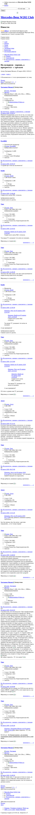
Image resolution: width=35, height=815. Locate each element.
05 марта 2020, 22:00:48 (8, 193)
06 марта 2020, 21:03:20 (8, 725)
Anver (3, 401)
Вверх (2, 787)
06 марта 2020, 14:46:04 (8, 555)
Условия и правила (16, 808)
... (14, 82)
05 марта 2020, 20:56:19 (8, 164)
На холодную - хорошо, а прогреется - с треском (15, 111)
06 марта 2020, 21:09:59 (8, 775)
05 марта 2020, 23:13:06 (8, 361)
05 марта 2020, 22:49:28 (8, 272)
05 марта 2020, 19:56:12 (8, 113)
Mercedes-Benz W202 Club (17, 17)
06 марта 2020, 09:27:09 (8, 469)
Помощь (6, 808)
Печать (3, 80)
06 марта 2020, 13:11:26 (8, 513)
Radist (3, 170)
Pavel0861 (4, 141)
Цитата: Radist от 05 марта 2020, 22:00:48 (17, 375)
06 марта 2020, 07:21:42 (8, 423)
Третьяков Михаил (7, 87)
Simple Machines (21, 809)
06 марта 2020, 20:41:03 (8, 610)
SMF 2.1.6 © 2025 (9, 809)
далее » (8, 74)
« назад (3, 74)
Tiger (2, 204)
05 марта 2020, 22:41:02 (8, 228)
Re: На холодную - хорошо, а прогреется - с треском (16, 160)
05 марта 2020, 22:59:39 (8, 307)
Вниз (2, 82)
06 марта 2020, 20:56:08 (8, 686)
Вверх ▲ (26, 808)
